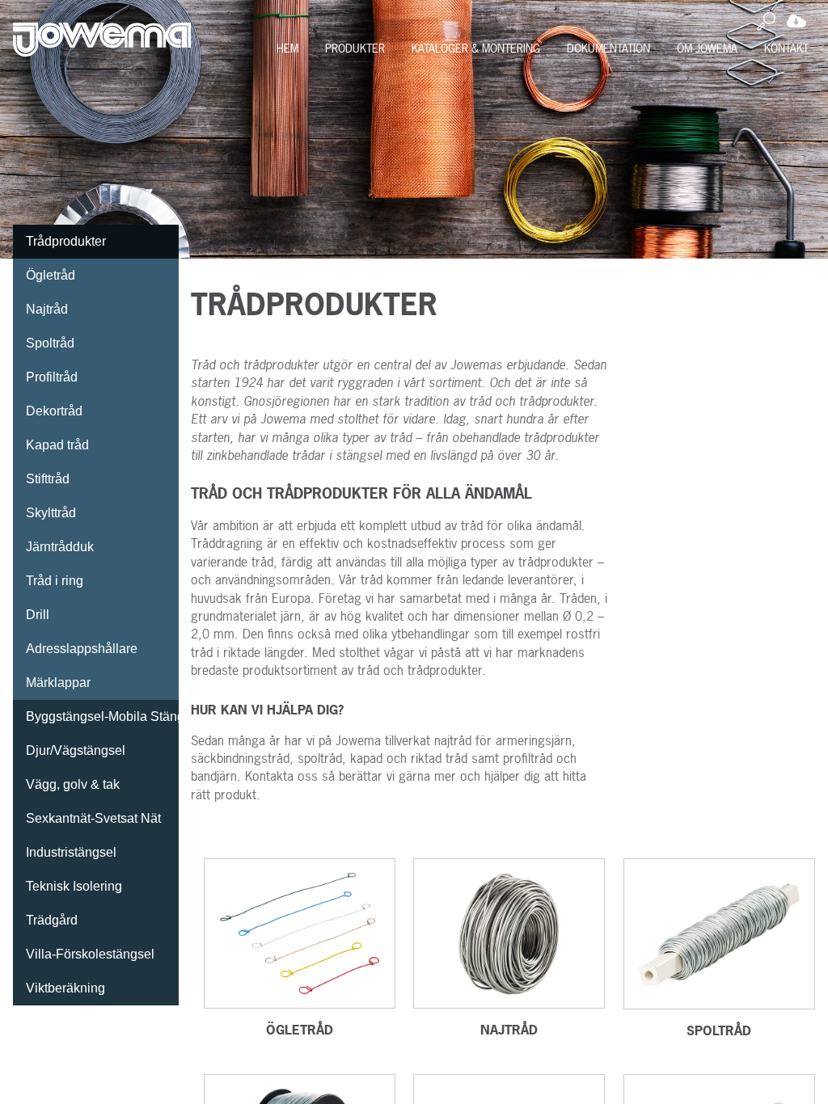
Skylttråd (51, 513)
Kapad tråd (57, 445)
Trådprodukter (66, 241)
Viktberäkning (65, 988)
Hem (287, 48)
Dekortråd (54, 411)
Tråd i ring (54, 581)
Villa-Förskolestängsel (90, 954)
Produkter (355, 48)
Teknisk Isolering (74, 886)
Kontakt (786, 48)
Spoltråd (50, 343)
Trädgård (52, 920)
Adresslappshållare (81, 648)
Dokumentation (608, 48)
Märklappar (58, 682)
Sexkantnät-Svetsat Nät (93, 818)
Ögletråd (50, 275)
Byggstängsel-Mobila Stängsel (102, 716)
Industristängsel (71, 852)
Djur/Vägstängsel (75, 750)
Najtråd (47, 309)
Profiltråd (52, 377)
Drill (37, 615)
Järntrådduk (60, 547)
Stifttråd (48, 479)
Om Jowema (707, 48)
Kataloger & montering (476, 48)
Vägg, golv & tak (73, 784)
